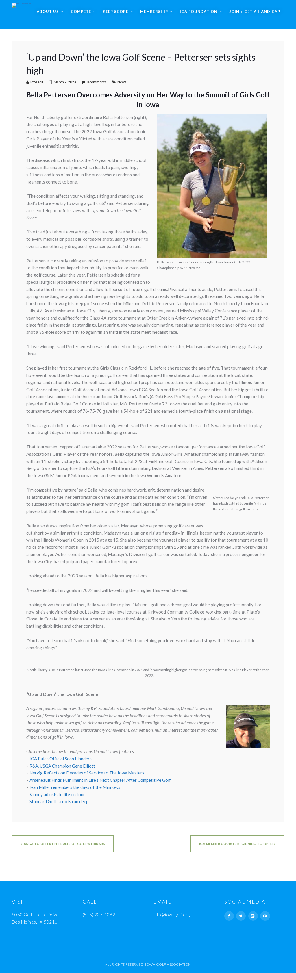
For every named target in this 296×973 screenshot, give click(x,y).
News (121, 82)
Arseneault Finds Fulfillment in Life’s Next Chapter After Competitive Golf (100, 780)
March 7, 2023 (65, 82)
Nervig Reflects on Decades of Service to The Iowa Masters (86, 772)
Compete (81, 11)
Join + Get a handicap (254, 11)
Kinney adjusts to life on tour (57, 794)
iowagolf (36, 82)
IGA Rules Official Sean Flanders (60, 758)
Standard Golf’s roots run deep (58, 801)
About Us (48, 11)
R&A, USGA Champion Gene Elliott (62, 765)
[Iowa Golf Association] (21, 4)
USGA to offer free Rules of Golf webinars (64, 844)
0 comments (96, 82)
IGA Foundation (198, 11)
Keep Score (115, 11)
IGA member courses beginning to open (236, 844)
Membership (154, 11)
